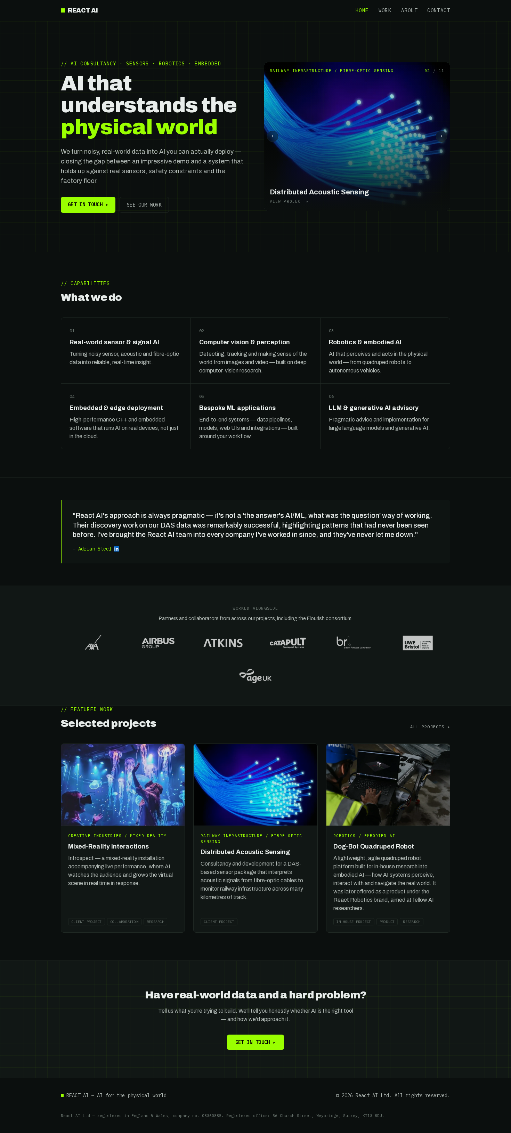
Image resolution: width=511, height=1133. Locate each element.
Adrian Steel (95, 549)
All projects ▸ (430, 726)
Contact (438, 10)
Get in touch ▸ (88, 204)
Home (362, 10)
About (409, 10)
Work (385, 10)
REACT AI (83, 10)
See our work (144, 205)
